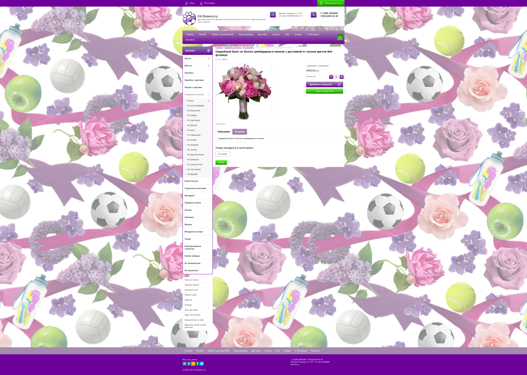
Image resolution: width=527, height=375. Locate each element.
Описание (224, 131)
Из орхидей (248, 47)
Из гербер (192, 115)
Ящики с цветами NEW (222, 34)
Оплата (276, 34)
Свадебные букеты (233, 47)
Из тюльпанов (194, 169)
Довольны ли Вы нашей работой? (195, 326)
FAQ (287, 34)
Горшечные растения (195, 188)
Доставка (262, 34)
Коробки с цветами (194, 80)
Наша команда (246, 34)
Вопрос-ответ (191, 295)
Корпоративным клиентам (193, 247)
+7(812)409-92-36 (329, 16)
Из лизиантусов (192, 263)
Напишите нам (191, 290)
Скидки (298, 34)
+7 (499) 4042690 (329, 13)
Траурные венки (193, 202)
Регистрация (209, 3)
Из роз (190, 100)
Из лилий (191, 140)
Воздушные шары (194, 231)
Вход (192, 3)
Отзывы (240, 131)
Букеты (188, 65)
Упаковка (189, 217)
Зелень (188, 210)
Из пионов (192, 150)
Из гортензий (193, 120)
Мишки (188, 224)
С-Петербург (313, 34)
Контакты (190, 40)
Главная (190, 34)
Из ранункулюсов (195, 154)
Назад (221, 162)
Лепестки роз (191, 181)
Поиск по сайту (191, 280)
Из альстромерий (195, 105)
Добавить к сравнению (318, 66)
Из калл (191, 130)
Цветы (188, 58)
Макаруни (189, 195)
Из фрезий (192, 174)
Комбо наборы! (192, 256)
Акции (188, 239)
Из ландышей (193, 135)
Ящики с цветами (193, 87)
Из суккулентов (194, 164)
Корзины (189, 73)
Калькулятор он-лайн (194, 320)
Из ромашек (193, 159)
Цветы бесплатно (192, 315)
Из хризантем (191, 270)
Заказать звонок (192, 285)
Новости (188, 300)
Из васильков (193, 110)
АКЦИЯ (202, 34)
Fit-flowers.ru (208, 16)
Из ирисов (192, 125)
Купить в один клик (324, 91)
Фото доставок (191, 310)
